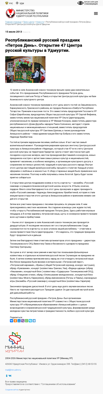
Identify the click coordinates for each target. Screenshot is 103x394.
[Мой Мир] (19, 320)
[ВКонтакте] (11, 320)
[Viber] (22, 320)
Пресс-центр (28, 22)
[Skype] (30, 320)
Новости (40, 22)
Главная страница (13, 22)
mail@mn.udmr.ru (13, 370)
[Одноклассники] (15, 320)
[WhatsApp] (26, 320)
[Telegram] (34, 320)
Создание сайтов (11, 390)
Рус (11, 3)
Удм (22, 3)
